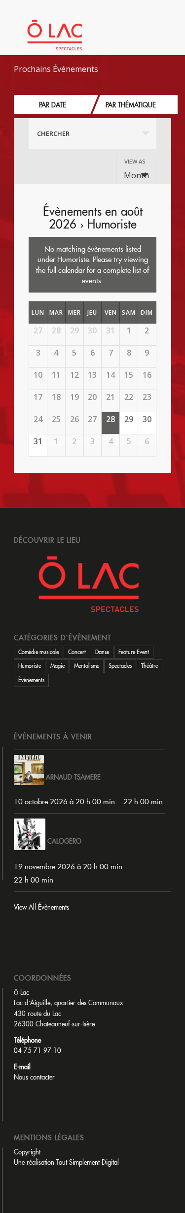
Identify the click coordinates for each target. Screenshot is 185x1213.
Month (136, 175)
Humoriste (29, 665)
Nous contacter (34, 1077)
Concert (77, 652)
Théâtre (149, 665)
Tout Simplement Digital (87, 1162)
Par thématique (131, 105)
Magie (57, 665)
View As (135, 161)
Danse (102, 652)
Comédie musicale (38, 652)
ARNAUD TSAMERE (73, 777)
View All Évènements (41, 907)
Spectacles (120, 665)
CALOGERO (64, 841)
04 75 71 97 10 (37, 1050)
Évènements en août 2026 (93, 217)
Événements (31, 680)
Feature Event (133, 652)
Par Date (52, 105)
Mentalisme (86, 665)
